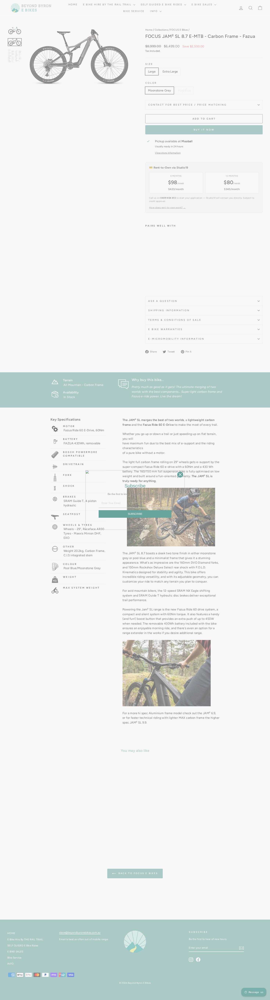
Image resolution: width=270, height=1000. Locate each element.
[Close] (180, 474)
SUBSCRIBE (135, 513)
